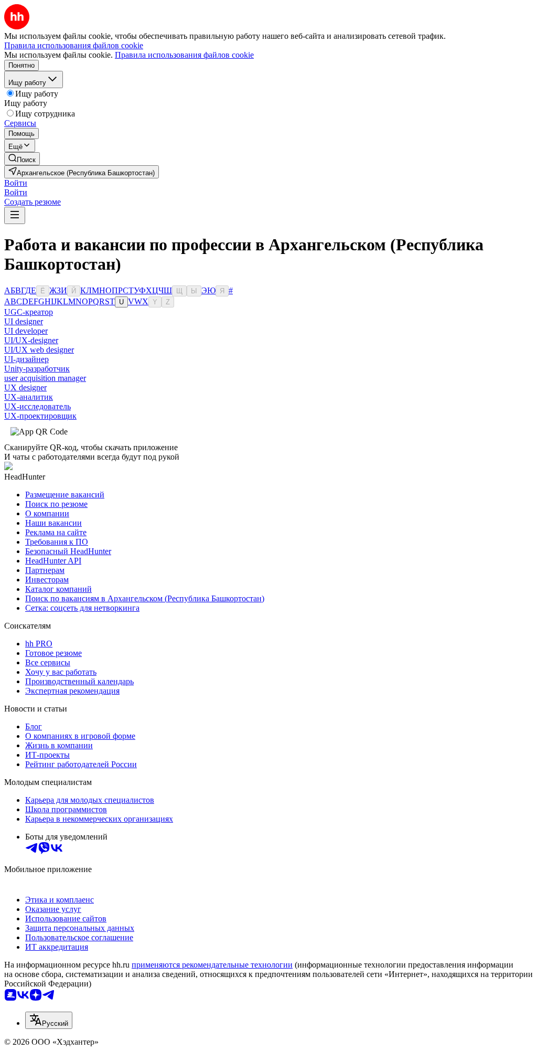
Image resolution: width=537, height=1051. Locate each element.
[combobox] (48, 1020)
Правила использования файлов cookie (184, 54)
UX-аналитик (28, 396)
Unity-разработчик (37, 368)
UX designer (25, 387)
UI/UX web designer (39, 349)
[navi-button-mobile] (14, 215)
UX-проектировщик (40, 415)
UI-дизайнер (26, 359)
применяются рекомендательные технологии (212, 964)
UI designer (23, 321)
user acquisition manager (45, 378)
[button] (15, 182)
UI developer (26, 330)
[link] (22, 158)
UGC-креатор (28, 311)
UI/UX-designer (31, 340)
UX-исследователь (37, 406)
